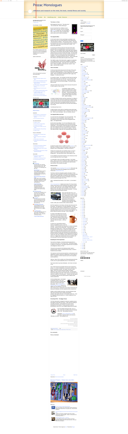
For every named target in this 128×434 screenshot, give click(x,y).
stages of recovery (85, 180)
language (83, 141)
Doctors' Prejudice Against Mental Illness (63, 406)
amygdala (83, 89)
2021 (83, 204)
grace (83, 128)
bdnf (82, 96)
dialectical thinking (85, 119)
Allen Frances (84, 66)
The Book (40, 17)
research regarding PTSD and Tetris (63, 168)
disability (83, 120)
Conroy (83, 67)
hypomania (83, 138)
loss (82, 143)
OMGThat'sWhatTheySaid (86, 79)
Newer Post (53, 374)
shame (83, 173)
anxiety (83, 93)
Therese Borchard (37, 191)
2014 (83, 215)
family (83, 124)
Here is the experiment (55, 184)
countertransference (85, 111)
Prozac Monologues (47, 5)
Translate (88, 23)
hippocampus (63, 329)
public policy (84, 165)
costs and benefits (85, 109)
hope (82, 134)
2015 (83, 213)
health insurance (84, 131)
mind (82, 150)
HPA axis (83, 71)
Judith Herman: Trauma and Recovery (40, 84)
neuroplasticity (84, 156)
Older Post (75, 374)
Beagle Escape (36, 130)
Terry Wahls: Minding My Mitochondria (40, 90)
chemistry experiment (85, 105)
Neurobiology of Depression (39, 146)
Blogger (73, 426)
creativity (83, 112)
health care (83, 130)
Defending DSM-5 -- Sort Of (87, 236)
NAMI (83, 75)
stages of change (85, 179)
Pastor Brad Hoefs (37, 183)
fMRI (82, 123)
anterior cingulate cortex (57, 329)
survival (83, 190)
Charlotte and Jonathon (38, 125)
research (83, 171)
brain (82, 101)
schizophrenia (84, 172)
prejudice (83, 161)
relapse (83, 168)
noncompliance (84, 157)
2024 (83, 199)
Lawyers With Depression (39, 216)
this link (53, 30)
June (84, 227)
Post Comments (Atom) (59, 376)
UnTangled (36, 197)
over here (72, 145)
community (83, 108)
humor (83, 137)
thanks (83, 191)
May (83, 229)
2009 (83, 248)
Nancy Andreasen (85, 77)
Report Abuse (36, 110)
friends (83, 126)
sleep (82, 176)
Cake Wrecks (36, 163)
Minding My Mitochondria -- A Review (62, 417)
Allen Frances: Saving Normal (39, 94)
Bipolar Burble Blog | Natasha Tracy (39, 177)
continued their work (60, 170)
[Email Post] (60, 328)
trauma (69, 329)
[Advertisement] (64, 366)
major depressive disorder (86, 145)
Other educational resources (39, 118)
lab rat (83, 139)
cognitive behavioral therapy (87, 107)
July (83, 226)
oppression (83, 158)
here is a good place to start (67, 313)
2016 (83, 212)
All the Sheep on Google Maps (39, 123)
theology (83, 192)
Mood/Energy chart (52, 17)
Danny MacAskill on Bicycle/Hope (40, 128)
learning (83, 142)
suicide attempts (84, 186)
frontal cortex (84, 127)
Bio (45, 17)
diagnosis (83, 116)
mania (83, 146)
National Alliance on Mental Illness (40, 114)
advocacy (83, 88)
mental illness (84, 149)
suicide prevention (85, 187)
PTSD (67, 329)
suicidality (83, 183)
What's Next (36, 22)
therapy (83, 194)
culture (83, 113)
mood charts (84, 153)
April (83, 230)
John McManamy (85, 74)
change (83, 104)
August (84, 224)
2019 (83, 207)
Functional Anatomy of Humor (39, 159)
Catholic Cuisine (37, 122)
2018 (83, 209)
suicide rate (84, 188)
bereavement (84, 97)
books (83, 100)
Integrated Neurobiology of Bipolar (40, 145)
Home (34, 17)
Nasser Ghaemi (84, 78)
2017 (83, 210)
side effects (84, 175)
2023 (83, 201)
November (85, 219)
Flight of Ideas (85, 235)
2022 (83, 202)
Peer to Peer (84, 82)
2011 (83, 245)
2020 (83, 206)
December (85, 218)
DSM (82, 70)
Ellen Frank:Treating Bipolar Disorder (40, 80)
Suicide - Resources (62, 17)
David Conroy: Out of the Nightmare (40, 95)
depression (83, 115)
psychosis (83, 164)
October (84, 221)
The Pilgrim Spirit (37, 210)
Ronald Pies (84, 86)
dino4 (66, 426)
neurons (83, 154)
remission (83, 169)
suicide (83, 184)
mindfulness (84, 152)
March (84, 232)
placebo (83, 160)
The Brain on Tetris (85, 238)
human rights (84, 135)
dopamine (83, 122)
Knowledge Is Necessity (38, 204)
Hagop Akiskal (84, 73)
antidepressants (84, 92)
